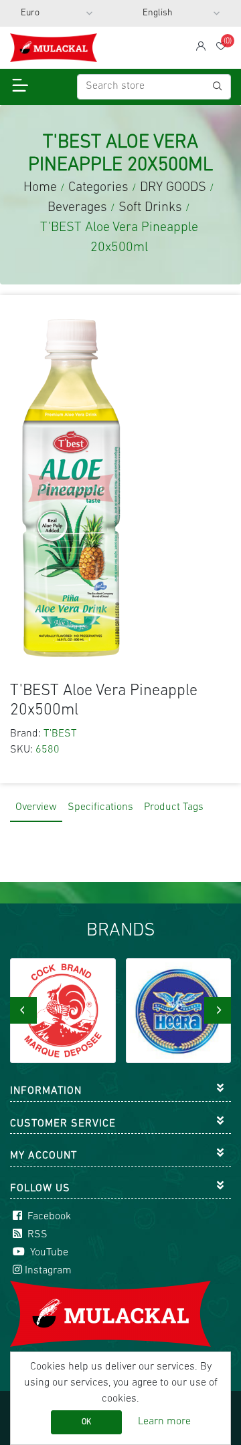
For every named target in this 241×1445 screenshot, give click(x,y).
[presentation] (23, 1010)
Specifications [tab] (100, 807)
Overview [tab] (36, 807)
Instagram (48, 1270)
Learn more (164, 1421)
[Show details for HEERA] (179, 1011)
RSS (36, 1234)
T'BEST (60, 734)
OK (86, 1422)
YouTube (47, 1252)
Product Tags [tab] (174, 807)
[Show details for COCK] (63, 1011)
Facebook (48, 1216)
